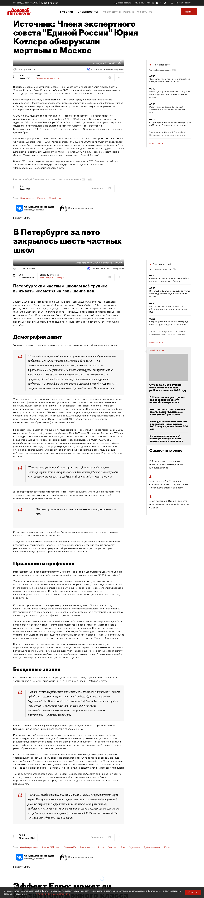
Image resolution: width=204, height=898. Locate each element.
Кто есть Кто (144, 11)
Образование (134, 847)
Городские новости (151, 847)
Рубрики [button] (67, 11)
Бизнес (101, 847)
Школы (166, 847)
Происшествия (27, 198)
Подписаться (124, 3)
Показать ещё (156, 143)
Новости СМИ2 (21, 218)
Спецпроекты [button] (88, 11)
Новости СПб (70, 847)
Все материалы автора (47, 78)
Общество (112, 847)
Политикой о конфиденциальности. (51, 894)
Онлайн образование (29, 847)
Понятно (193, 892)
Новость (41, 198)
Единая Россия (23, 90)
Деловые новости (87, 847)
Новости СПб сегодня (50, 847)
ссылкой (77, 90)
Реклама (128, 11)
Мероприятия (112, 11)
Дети (122, 847)
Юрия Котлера (41, 90)
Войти (188, 11)
